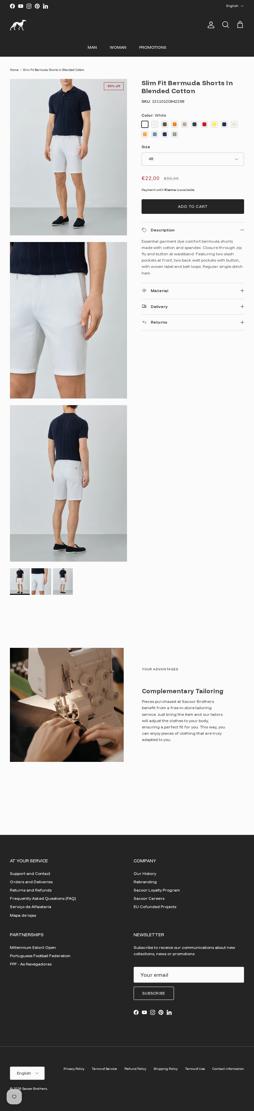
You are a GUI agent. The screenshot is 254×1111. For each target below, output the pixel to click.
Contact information (228, 1069)
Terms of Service (104, 1069)
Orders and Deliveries (31, 881)
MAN (92, 47)
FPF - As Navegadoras (31, 963)
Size (146, 146)
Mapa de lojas (23, 915)
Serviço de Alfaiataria (30, 906)
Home (14, 70)
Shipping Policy (165, 1069)
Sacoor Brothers (34, 1088)
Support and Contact (30, 873)
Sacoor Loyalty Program (157, 890)
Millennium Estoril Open (33, 947)
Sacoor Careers (149, 898)
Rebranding (145, 881)
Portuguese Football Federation (40, 955)
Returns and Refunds (31, 890)
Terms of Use (195, 1069)
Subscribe (153, 993)
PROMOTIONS (152, 47)
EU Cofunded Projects (155, 906)
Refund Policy (135, 1069)
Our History (145, 873)
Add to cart (193, 206)
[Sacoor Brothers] (18, 25)
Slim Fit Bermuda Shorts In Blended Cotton (53, 70)
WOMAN (118, 47)
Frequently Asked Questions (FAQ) (43, 898)
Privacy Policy (74, 1069)
